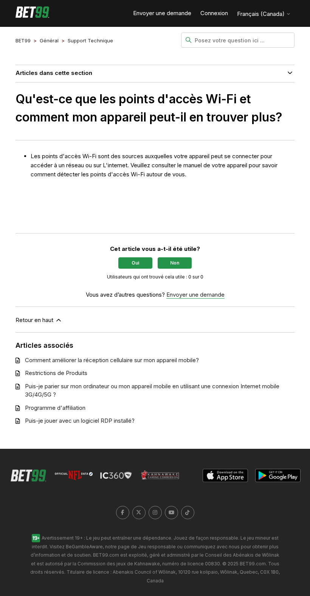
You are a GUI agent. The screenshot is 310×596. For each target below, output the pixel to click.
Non (174, 263)
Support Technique (90, 40)
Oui (135, 263)
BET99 (23, 40)
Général (49, 40)
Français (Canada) (261, 14)
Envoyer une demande (162, 13)
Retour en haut (35, 320)
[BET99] (32, 13)
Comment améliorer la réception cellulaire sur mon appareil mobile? (112, 360)
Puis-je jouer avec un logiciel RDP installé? (80, 420)
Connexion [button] (214, 13)
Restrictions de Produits (56, 373)
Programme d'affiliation (55, 407)
